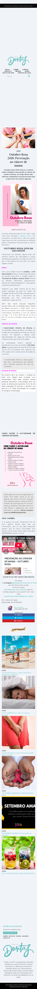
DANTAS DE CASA (24, 73)
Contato (6, 938)
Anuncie (25, 936)
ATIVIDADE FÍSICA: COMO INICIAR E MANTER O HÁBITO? (16, 674)
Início (7, 69)
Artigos (12, 936)
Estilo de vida (8, 73)
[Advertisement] (18, 31)
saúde (18, 151)
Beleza (18, 71)
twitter (19, 618)
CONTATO (8, 71)
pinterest (19, 621)
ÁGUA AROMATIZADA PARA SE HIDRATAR (18, 873)
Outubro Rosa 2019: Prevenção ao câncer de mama (18, 160)
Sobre (16, 69)
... (1, 2)
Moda (27, 71)
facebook (19, 615)
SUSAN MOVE (24, 986)
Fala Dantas (18, 607)
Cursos (25, 69)
